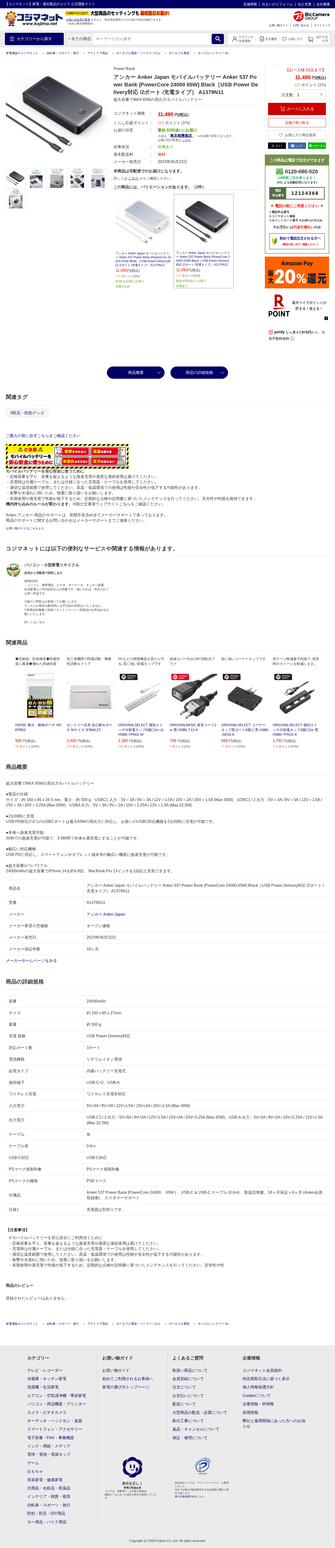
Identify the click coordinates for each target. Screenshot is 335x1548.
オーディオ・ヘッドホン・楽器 (54, 1421)
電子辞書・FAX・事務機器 (50, 1438)
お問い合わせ (301, 25)
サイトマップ (322, 25)
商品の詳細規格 (199, 372)
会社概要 (323, 4)
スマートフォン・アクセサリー (54, 1429)
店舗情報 (250, 4)
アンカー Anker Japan (106, 914)
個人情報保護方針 (258, 1387)
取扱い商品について (190, 1370)
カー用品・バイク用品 (46, 1522)
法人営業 (304, 4)
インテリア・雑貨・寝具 (48, 1496)
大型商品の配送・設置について (199, 1412)
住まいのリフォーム (277, 4)
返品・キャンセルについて (195, 1429)
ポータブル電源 (179, 53)
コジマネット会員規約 (262, 1370)
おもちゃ (35, 1471)
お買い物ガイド (278, 25)
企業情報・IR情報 (258, 1404)
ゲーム (33, 1463)
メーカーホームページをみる (32, 960)
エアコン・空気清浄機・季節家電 (56, 1396)
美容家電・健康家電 (45, 1480)
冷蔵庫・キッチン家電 (46, 1379)
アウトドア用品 (97, 53)
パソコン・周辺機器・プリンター (56, 1404)
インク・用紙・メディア (48, 1446)
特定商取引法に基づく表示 (266, 1379)
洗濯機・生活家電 (43, 1387)
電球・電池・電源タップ (48, 1454)
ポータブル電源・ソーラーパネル (138, 53)
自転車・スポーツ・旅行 (63, 53)
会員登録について (188, 1379)
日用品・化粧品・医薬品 (48, 1488)
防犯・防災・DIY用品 (46, 1513)
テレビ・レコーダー (45, 1370)
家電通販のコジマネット (22, 53)
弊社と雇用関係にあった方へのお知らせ (274, 1423)
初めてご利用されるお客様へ (127, 1379)
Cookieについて (257, 1396)
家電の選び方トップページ (125, 1387)
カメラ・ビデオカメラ (46, 1412)
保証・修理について (190, 1438)
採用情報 (250, 1412)
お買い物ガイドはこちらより (25, 528)
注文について (184, 1387)
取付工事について (188, 1421)
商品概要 (136, 372)
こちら (133, 178)
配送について (184, 1404)
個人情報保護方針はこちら (189, 1496)
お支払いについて (188, 1396)
